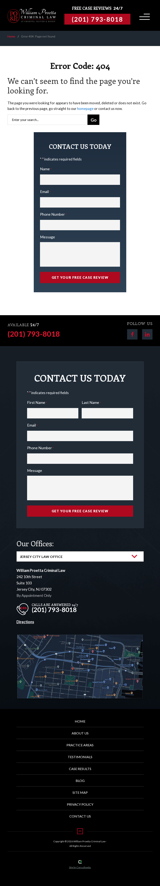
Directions (25, 622)
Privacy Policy (80, 804)
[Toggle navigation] (143, 15)
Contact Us (80, 816)
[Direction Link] (80, 638)
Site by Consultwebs (80, 867)
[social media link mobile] (132, 334)
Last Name (91, 402)
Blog (80, 781)
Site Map (80, 792)
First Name (37, 402)
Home (11, 36)
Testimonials (80, 757)
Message (47, 237)
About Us (80, 733)
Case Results (80, 769)
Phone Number (53, 214)
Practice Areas (80, 745)
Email (45, 191)
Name (45, 169)
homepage (85, 108)
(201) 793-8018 (34, 333)
